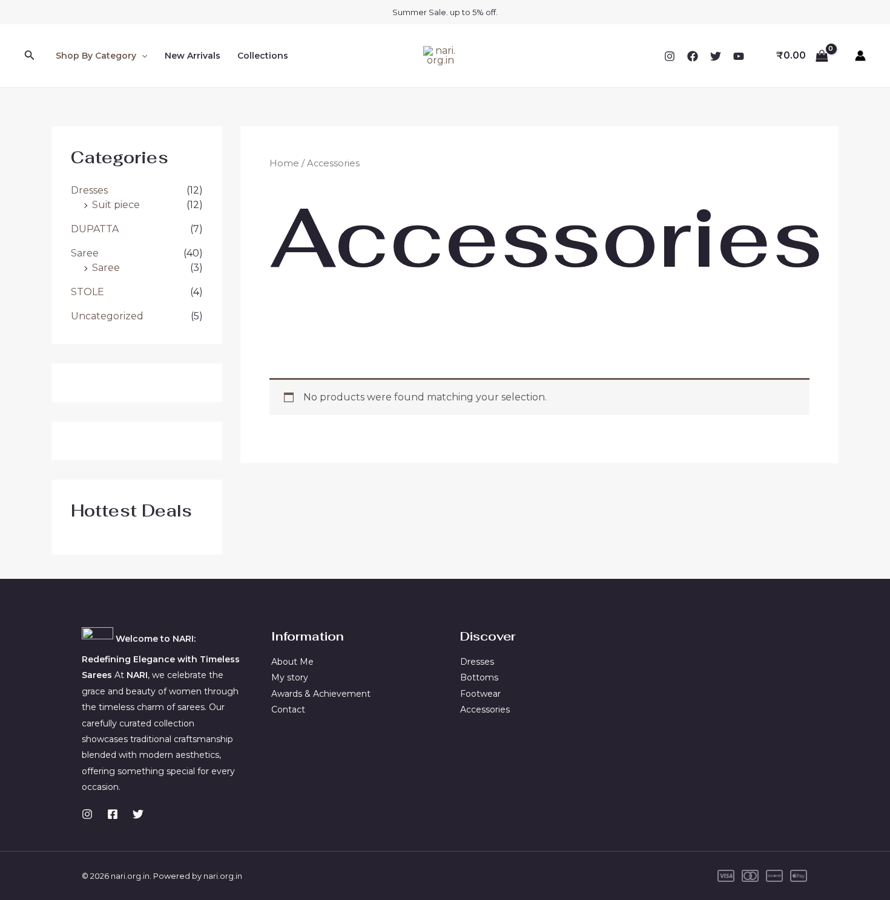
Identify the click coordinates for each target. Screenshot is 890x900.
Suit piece (116, 204)
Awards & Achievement (321, 693)
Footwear (480, 693)
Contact (288, 709)
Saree (85, 253)
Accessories (485, 709)
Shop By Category (96, 55)
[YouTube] (738, 56)
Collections (262, 55)
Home (284, 163)
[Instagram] (669, 56)
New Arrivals (192, 55)
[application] (141, 55)
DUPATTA (95, 229)
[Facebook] (692, 56)
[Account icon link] (860, 55)
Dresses (89, 190)
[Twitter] (715, 56)
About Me (292, 661)
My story (289, 677)
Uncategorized (107, 316)
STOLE (87, 292)
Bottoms (479, 677)
